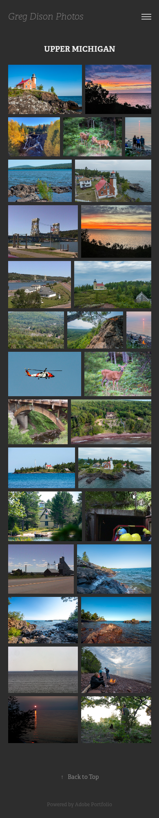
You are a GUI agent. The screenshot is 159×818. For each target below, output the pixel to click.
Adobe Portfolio (93, 804)
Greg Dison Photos (46, 16)
